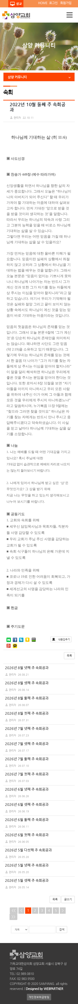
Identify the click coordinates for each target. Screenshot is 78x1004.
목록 (69, 655)
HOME (42, 3)
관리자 (12, 674)
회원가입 (66, 3)
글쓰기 (68, 899)
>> (13, 917)
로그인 (53, 3)
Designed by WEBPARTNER (44, 988)
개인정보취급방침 (39, 997)
